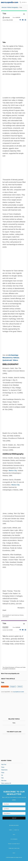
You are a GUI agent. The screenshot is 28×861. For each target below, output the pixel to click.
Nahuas (16, 358)
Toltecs (15, 360)
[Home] (9, 2)
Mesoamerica (7, 358)
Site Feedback (14, 839)
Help (14, 834)
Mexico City (13, 470)
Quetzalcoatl (7, 360)
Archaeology (13, 355)
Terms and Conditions (14, 848)
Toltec (14, 722)
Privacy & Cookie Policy (14, 843)
